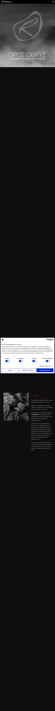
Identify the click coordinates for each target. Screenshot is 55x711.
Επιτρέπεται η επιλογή (27, 370)
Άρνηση (10, 370)
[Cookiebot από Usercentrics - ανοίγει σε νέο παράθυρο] (47, 340)
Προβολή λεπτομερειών (45, 366)
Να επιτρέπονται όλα (45, 370)
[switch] (21, 361)
